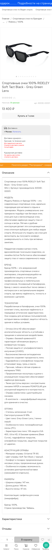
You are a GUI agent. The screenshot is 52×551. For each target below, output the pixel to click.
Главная (5, 18)
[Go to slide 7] (29, 76)
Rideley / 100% (16, 21)
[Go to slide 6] (27, 76)
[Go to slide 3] (20, 76)
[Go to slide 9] (33, 76)
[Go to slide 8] (31, 76)
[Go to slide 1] (16, 76)
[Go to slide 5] (24, 76)
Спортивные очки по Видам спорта (17, 9)
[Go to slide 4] (22, 76)
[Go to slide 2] (18, 76)
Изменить (17, 131)
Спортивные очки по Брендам (27, 18)
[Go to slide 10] (35, 76)
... (3, 22)
